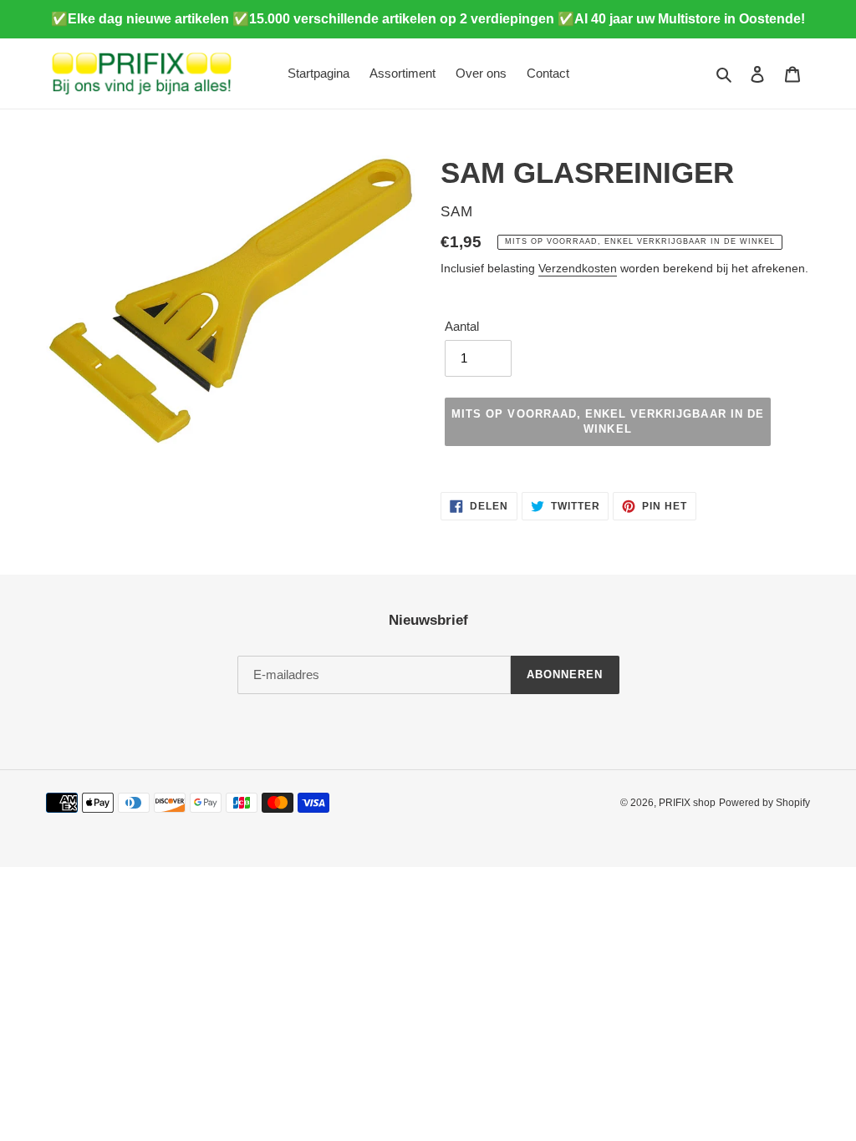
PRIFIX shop (687, 803)
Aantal (462, 326)
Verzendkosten (577, 268)
